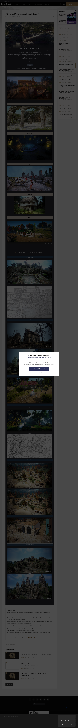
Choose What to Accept (66, 720)
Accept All (67, 716)
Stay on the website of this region (39, 372)
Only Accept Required (67, 724)
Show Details (7, 724)
